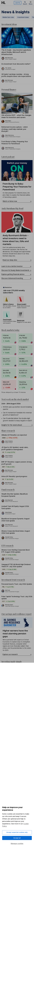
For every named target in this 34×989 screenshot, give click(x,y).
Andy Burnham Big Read (12, 208)
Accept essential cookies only (17, 832)
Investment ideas (23, 17)
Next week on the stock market (15, 399)
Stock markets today (10, 330)
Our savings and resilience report (16, 614)
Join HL (17, 3)
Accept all (17, 838)
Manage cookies (17, 843)
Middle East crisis (8, 17)
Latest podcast (8, 156)
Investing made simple (11, 661)
